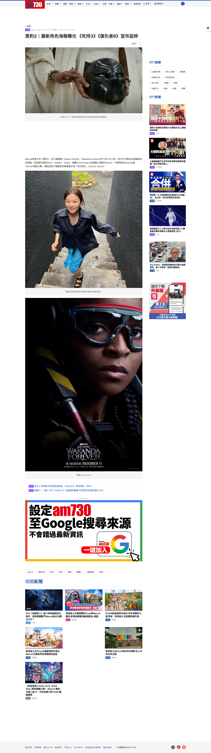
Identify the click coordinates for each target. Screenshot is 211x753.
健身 (166, 88)
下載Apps (68, 747)
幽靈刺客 (90, 572)
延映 (101, 572)
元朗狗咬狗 (156, 72)
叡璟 (176, 83)
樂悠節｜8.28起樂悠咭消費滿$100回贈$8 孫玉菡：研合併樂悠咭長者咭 (167, 196)
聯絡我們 (58, 747)
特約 (28, 698)
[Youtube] (184, 747)
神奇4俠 (42, 572)
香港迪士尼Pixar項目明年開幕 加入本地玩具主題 (124, 652)
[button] (148, 4)
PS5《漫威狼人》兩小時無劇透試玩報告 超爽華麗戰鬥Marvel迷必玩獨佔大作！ (44, 616)
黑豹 (61, 572)
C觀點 (166, 83)
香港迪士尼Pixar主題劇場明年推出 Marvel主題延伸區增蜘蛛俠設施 (44, 652)
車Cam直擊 (170, 72)
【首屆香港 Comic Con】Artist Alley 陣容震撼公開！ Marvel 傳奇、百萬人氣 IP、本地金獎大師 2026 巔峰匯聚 (44, 690)
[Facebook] (173, 747)
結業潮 (182, 72)
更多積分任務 (118, 738)
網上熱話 (155, 83)
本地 (108, 620)
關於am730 (48, 747)
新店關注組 (170, 77)
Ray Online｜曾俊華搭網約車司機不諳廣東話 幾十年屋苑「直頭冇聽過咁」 (167, 266)
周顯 (183, 88)
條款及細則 (107, 747)
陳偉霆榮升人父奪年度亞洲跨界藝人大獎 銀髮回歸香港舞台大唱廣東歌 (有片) (167, 230)
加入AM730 (78, 747)
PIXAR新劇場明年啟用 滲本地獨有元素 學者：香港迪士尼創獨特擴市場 (123, 615)
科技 (28, 623)
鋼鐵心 (79, 572)
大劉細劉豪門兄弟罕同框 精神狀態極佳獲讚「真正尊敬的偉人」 (167, 162)
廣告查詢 (28, 747)
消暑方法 (155, 88)
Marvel (30, 572)
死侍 (52, 572)
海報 (69, 572)
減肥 (174, 88)
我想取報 (37, 747)
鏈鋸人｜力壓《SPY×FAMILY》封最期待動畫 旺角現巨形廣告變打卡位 (68, 490)
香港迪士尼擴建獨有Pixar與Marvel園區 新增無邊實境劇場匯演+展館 (83, 615)
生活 (68, 620)
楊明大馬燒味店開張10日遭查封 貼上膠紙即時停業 (168, 129)
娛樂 (27, 30)
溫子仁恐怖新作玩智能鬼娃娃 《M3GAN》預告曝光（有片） (64, 486)
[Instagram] (178, 747)
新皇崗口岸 (156, 77)
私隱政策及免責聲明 (93, 747)
